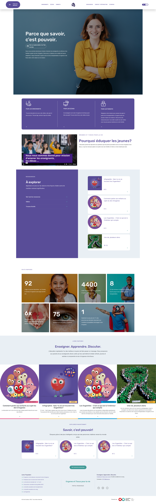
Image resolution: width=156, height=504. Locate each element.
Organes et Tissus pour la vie (103, 476)
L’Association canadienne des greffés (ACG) (33, 484)
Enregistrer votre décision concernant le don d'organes (36, 477)
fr (146, 4)
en (143, 4)
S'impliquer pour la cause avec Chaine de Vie (33, 479)
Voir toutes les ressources (78, 467)
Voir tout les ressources (33, 197)
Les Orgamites (26, 491)
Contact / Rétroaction (101, 4)
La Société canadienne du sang (30, 489)
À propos (111, 4)
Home (73, 5)
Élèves (52, 4)
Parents (58, 4)
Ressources (89, 4)
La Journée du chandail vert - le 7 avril (32, 482)
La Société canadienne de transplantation (33, 487)
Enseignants (44, 4)
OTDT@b (104, 479)
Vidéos (28, 201)
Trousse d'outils (30, 206)
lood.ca (108, 479)
